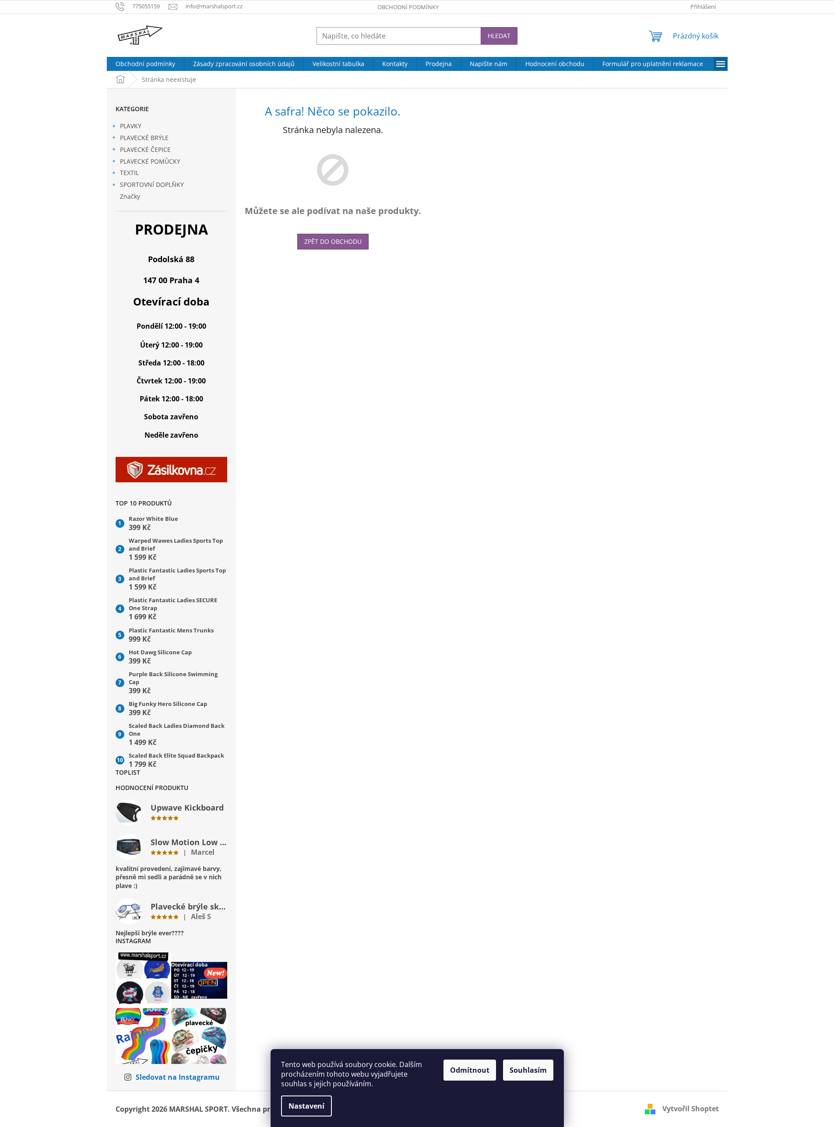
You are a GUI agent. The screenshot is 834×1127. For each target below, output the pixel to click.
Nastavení (306, 1106)
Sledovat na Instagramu (178, 1077)
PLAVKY (130, 126)
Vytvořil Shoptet (690, 1108)
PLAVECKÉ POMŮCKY (150, 161)
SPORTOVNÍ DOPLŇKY (152, 184)
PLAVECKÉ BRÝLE (144, 137)
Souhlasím (528, 1070)
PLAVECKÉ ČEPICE (145, 149)
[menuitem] (145, 64)
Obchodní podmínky (408, 7)
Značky (130, 196)
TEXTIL (129, 173)
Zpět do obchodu (333, 241)
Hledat (499, 36)
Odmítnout (469, 1070)
